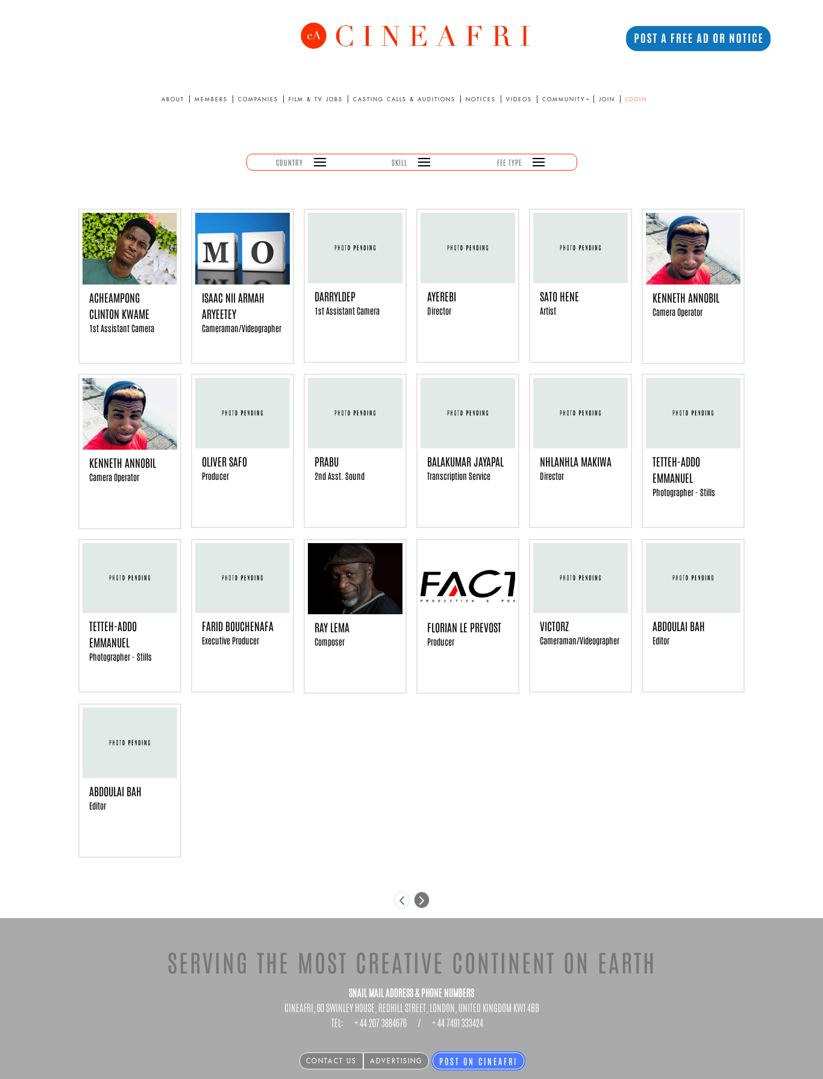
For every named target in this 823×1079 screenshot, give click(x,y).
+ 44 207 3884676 (380, 1023)
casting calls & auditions (404, 99)
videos (519, 99)
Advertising (396, 1061)
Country (289, 162)
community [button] (563, 99)
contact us (331, 1061)
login (636, 99)
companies (258, 99)
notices (481, 99)
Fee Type (509, 162)
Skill (399, 162)
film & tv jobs (316, 99)
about (172, 99)
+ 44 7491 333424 (457, 1023)
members (211, 99)
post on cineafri (478, 1060)
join (607, 99)
